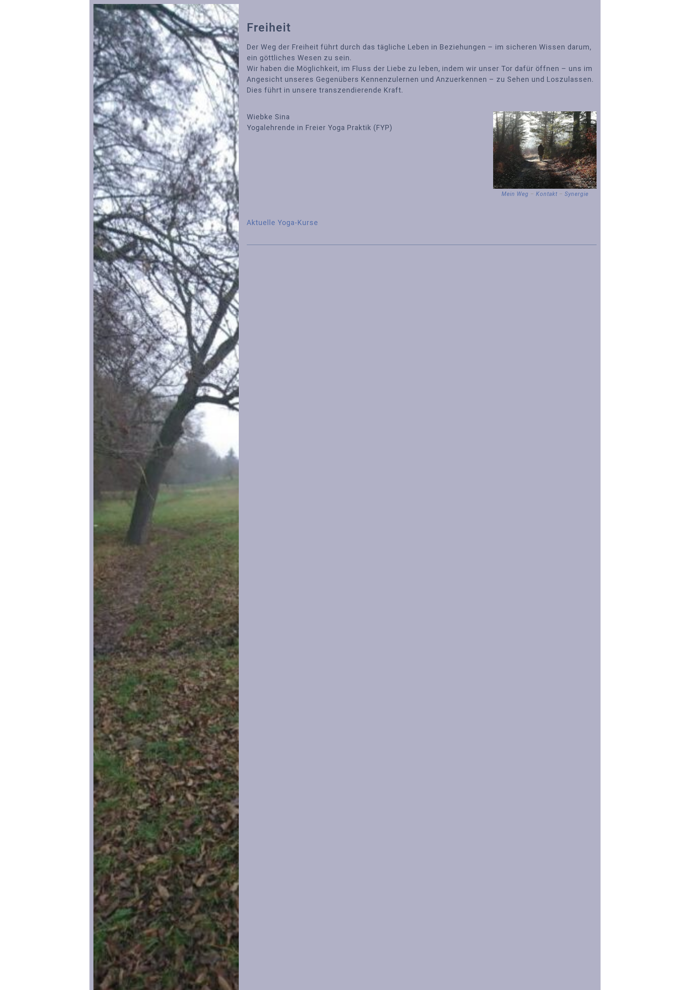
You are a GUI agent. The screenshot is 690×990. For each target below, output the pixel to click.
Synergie (577, 194)
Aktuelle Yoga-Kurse (282, 222)
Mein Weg (515, 194)
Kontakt (546, 194)
